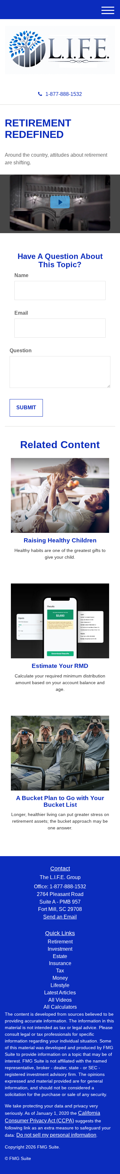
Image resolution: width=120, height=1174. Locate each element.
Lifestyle (60, 985)
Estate (60, 956)
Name (21, 275)
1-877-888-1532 (63, 94)
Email (21, 313)
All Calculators (60, 1007)
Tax (60, 970)
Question (21, 350)
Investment (60, 949)
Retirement (60, 941)
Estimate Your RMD (60, 665)
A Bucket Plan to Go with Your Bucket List (60, 801)
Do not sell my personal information (56, 1135)
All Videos (60, 1000)
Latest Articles (60, 992)
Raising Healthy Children (60, 540)
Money (60, 978)
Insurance (60, 963)
